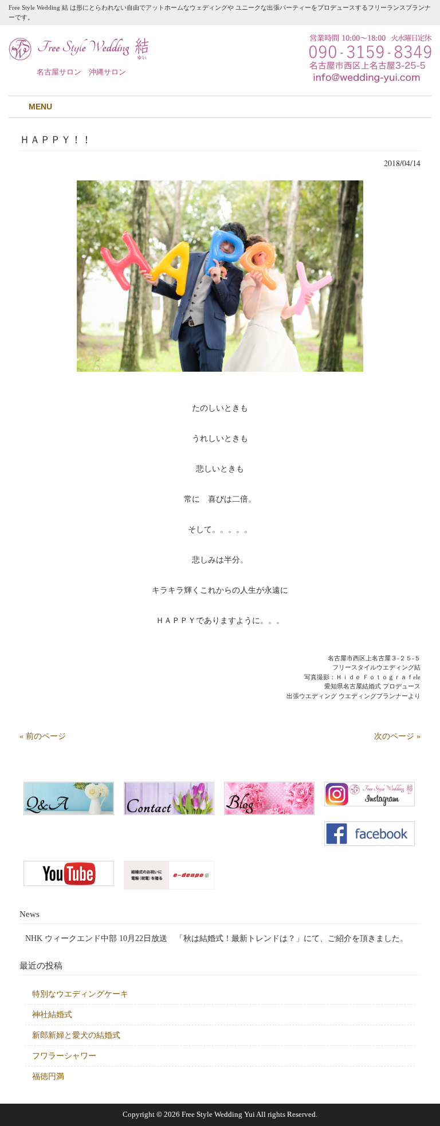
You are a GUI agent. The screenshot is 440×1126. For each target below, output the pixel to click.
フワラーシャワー (64, 1056)
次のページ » (397, 736)
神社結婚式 (52, 1014)
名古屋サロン (59, 72)
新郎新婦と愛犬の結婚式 (76, 1035)
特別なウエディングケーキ (80, 994)
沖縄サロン (107, 72)
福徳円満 (48, 1076)
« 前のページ (42, 736)
